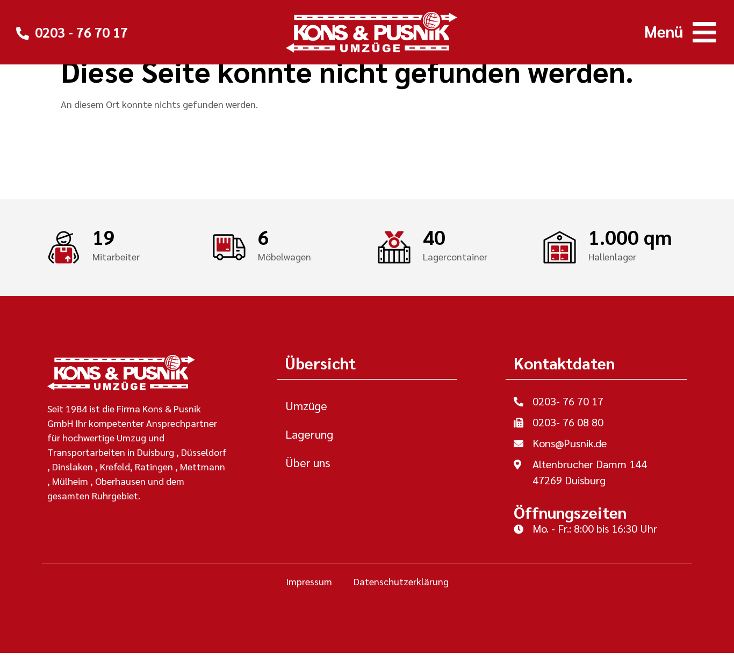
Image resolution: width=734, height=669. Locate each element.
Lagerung (309, 433)
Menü (663, 30)
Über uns (307, 462)
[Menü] (704, 32)
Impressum (309, 581)
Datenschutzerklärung (401, 581)
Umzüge (306, 405)
